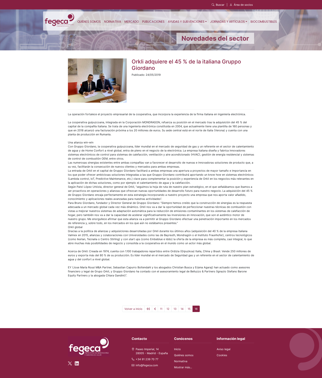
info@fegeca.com (147, 365)
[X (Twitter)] (71, 361)
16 (196, 308)
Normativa (112, 22)
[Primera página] (148, 309)
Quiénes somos (89, 22)
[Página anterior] (155, 309)
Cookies (222, 355)
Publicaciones (153, 22)
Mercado (131, 22)
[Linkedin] (77, 361)
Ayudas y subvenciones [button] (186, 22)
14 (182, 308)
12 (168, 308)
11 (161, 308)
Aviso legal (223, 349)
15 (189, 308)
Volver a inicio (133, 308)
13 (175, 308)
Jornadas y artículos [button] (227, 22)
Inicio (177, 349)
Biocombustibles (264, 22)
